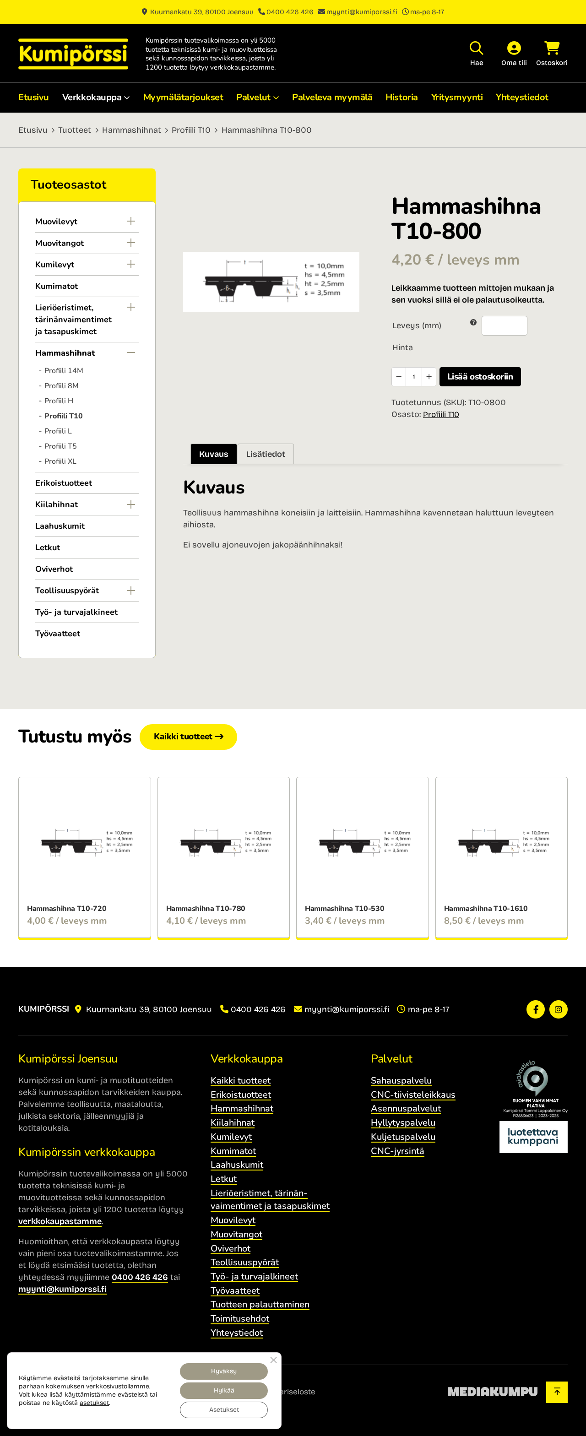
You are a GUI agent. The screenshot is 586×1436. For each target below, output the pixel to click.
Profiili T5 (60, 446)
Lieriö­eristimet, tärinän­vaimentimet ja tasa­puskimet (73, 319)
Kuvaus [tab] (213, 454)
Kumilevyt (54, 264)
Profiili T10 (191, 130)
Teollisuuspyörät (67, 590)
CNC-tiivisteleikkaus (413, 1095)
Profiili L (58, 431)
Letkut (47, 547)
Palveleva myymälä (332, 97)
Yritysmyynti (457, 97)
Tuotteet (74, 130)
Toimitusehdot (240, 1318)
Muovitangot (59, 243)
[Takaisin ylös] (557, 1392)
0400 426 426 (290, 12)
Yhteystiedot (522, 97)
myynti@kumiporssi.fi (361, 12)
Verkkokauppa (92, 97)
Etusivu (33, 97)
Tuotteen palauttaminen (260, 1304)
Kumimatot (56, 286)
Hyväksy (224, 1371)
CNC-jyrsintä (397, 1151)
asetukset (94, 1403)
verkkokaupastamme (60, 1221)
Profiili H (58, 401)
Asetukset (224, 1410)
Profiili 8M (61, 386)
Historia (401, 97)
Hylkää (224, 1390)
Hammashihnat (131, 130)
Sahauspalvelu (401, 1080)
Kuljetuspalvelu (403, 1137)
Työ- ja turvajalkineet (76, 612)
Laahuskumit (60, 525)
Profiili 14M (63, 371)
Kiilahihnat (56, 504)
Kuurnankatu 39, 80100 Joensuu (201, 12)
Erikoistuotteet (63, 482)
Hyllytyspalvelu (403, 1122)
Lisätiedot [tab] (265, 454)
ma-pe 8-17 (427, 12)
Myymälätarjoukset (183, 97)
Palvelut (253, 97)
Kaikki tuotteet (183, 736)
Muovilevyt (56, 221)
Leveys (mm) (416, 325)
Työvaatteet (57, 633)
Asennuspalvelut (406, 1108)
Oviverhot (54, 569)
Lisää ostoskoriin (480, 377)
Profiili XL (60, 461)
